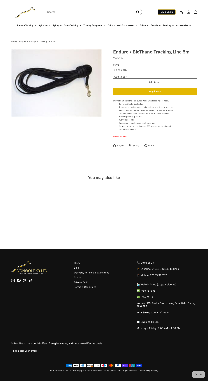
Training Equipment (93, 25)
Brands (154, 25)
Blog (76, 267)
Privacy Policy (82, 282)
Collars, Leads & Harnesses (121, 25)
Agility (56, 25)
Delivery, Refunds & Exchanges (91, 272)
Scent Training (71, 25)
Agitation (43, 25)
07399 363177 (158, 275)
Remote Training (25, 25)
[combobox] (93, 12)
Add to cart (120, 76)
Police (143, 25)
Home (14, 41)
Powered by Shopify (149, 370)
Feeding (167, 25)
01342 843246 (160, 268)
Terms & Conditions (85, 287)
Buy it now (155, 91)
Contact (78, 277)
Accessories (182, 25)
